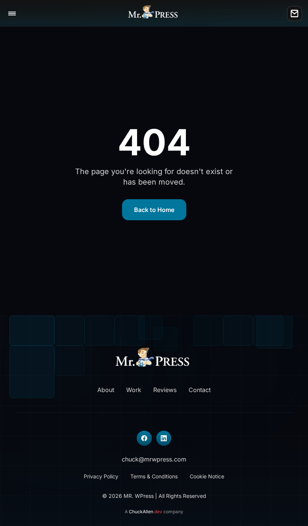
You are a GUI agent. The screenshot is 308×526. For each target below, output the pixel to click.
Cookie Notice (207, 476)
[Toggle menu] (12, 14)
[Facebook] (144, 438)
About (105, 390)
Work (133, 390)
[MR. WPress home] (154, 13)
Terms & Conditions (154, 476)
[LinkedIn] (163, 438)
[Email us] (294, 13)
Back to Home (154, 209)
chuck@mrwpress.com (154, 459)
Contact (200, 390)
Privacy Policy (101, 476)
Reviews (165, 390)
